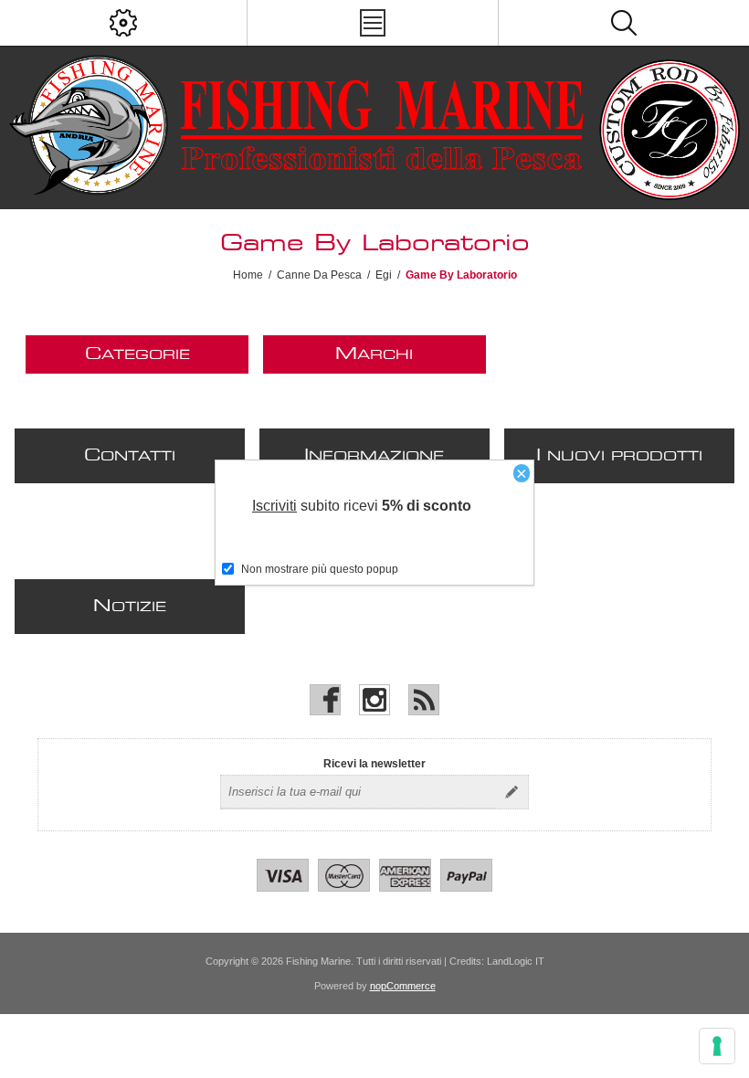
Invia (511, 792)
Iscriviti (274, 505)
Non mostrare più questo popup (319, 569)
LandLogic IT (515, 961)
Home (248, 275)
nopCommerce (403, 985)
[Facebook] (325, 699)
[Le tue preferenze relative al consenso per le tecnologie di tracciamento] (717, 1046)
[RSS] (423, 699)
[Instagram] (374, 699)
